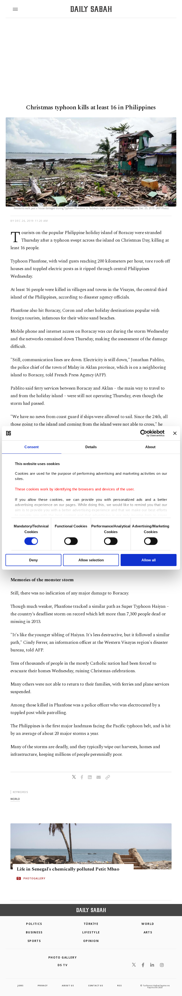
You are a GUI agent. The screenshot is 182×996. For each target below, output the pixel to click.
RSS (119, 985)
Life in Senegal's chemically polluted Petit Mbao (68, 869)
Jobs (20, 985)
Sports (34, 941)
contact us (95, 985)
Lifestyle (91, 932)
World (147, 924)
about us (68, 985)
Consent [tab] (31, 447)
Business (34, 932)
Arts (148, 932)
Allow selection (91, 560)
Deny (33, 560)
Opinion (91, 941)
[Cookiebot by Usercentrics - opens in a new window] (143, 433)
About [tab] (150, 447)
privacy (43, 985)
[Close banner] (175, 433)
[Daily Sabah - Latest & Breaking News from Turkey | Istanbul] (91, 9)
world (15, 799)
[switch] (71, 541)
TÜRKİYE (91, 924)
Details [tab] (91, 447)
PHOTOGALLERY (34, 878)
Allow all (148, 560)
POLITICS (34, 924)
